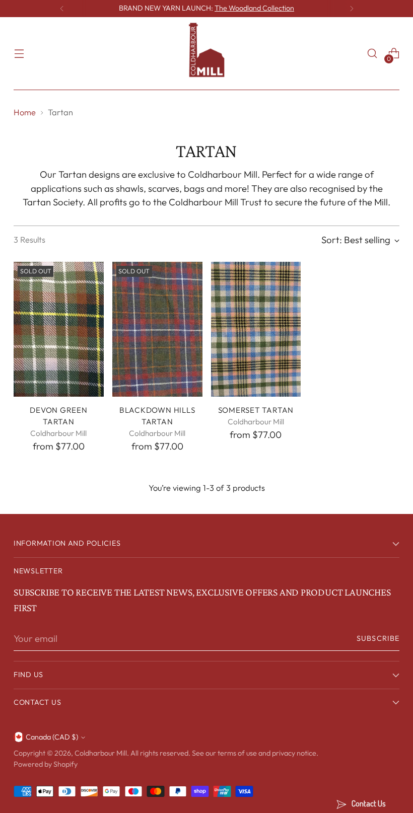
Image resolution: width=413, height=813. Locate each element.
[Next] (351, 8)
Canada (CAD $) (52, 737)
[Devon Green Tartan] (59, 329)
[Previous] (62, 8)
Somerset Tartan (256, 410)
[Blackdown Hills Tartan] (157, 329)
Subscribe (378, 638)
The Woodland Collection (254, 8)
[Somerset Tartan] (256, 329)
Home (25, 112)
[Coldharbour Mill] (206, 53)
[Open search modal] (372, 53)
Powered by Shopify (46, 764)
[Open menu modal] (19, 53)
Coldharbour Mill (101, 753)
